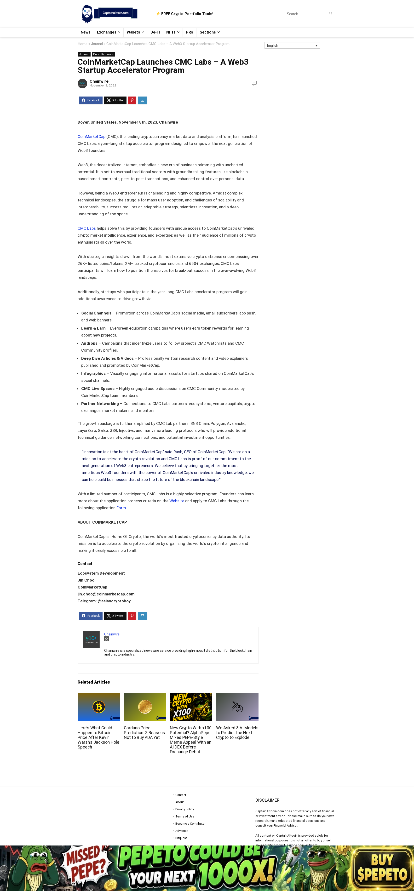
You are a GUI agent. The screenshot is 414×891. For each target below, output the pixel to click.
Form (121, 507)
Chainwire (99, 81)
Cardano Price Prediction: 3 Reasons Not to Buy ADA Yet (144, 732)
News (86, 32)
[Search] (330, 14)
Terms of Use (184, 816)
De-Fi (155, 32)
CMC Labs (87, 228)
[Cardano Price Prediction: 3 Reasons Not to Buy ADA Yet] (145, 696)
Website (176, 500)
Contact (180, 795)
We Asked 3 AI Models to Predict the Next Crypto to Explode (237, 732)
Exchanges (106, 32)
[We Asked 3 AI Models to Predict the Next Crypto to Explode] (237, 696)
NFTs (171, 32)
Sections (208, 32)
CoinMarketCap (91, 136)
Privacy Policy (184, 809)
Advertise (181, 831)
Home (82, 44)
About (179, 802)
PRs (189, 32)
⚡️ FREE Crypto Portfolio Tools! (184, 13)
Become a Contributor (190, 823)
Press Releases (103, 54)
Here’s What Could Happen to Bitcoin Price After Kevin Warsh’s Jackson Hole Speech (98, 737)
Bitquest (181, 838)
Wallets (133, 32)
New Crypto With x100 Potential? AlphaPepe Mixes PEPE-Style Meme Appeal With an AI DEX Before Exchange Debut (191, 739)
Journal (97, 44)
